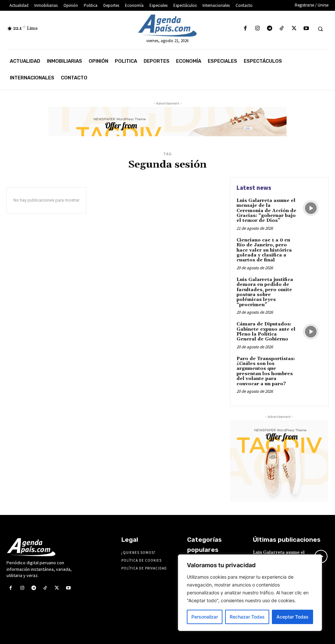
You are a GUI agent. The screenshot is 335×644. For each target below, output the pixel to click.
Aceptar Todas (292, 616)
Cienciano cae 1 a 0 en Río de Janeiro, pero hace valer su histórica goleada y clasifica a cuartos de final (264, 250)
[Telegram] (269, 28)
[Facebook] (245, 28)
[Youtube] (306, 28)
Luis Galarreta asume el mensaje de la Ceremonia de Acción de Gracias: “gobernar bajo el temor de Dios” (266, 211)
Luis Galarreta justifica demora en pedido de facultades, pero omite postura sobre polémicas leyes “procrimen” (265, 292)
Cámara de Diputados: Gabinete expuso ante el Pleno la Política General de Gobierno (266, 331)
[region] (250, 592)
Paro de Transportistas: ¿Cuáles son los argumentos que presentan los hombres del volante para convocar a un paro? (266, 371)
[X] (294, 28)
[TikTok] (281, 28)
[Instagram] (257, 28)
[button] (320, 29)
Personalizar (204, 616)
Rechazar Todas (247, 616)
